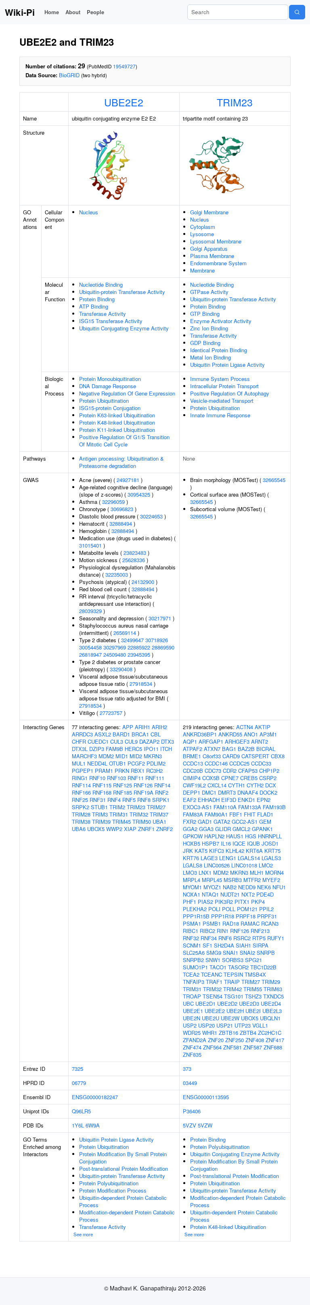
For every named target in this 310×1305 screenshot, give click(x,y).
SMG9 (213, 952)
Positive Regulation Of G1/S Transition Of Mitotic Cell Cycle (124, 440)
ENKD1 (246, 800)
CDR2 (230, 770)
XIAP (130, 829)
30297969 (114, 647)
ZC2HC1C (269, 1032)
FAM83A (193, 814)
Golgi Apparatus (209, 248)
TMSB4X (255, 974)
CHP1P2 (269, 770)
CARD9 (231, 756)
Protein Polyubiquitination (108, 1183)
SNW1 (212, 960)
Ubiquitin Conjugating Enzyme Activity (124, 328)
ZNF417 (275, 1040)
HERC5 (133, 749)
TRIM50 (141, 821)
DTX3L (80, 749)
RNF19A (143, 792)
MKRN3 (153, 756)
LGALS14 (249, 858)
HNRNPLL (270, 836)
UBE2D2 (227, 1003)
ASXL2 (102, 734)
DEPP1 (191, 792)
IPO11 (151, 749)
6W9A (93, 1125)
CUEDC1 (98, 741)
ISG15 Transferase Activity (110, 321)
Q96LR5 (81, 1111)
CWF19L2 (194, 785)
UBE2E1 (193, 1011)
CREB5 (249, 778)
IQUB (253, 843)
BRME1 (192, 756)
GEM (265, 821)
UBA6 (79, 829)
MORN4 (274, 872)
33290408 (121, 669)
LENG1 (227, 858)
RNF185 (122, 792)
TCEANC (211, 974)
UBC (188, 1003)
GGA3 (206, 829)
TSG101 (233, 996)
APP (127, 727)
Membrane (202, 270)
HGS (250, 836)
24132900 (143, 582)
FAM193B (274, 807)
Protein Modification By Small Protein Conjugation (123, 1157)
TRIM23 (235, 102)
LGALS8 (192, 865)
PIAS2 (205, 901)
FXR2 (189, 821)
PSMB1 (212, 923)
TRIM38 (81, 821)
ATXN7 (212, 749)
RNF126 (143, 785)
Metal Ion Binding (210, 357)
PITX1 (242, 901)
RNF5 (129, 800)
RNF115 (101, 785)
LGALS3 (271, 858)
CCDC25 (239, 763)
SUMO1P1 (195, 967)
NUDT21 (230, 894)
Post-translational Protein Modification (123, 1168)
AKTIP (262, 727)
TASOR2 (238, 967)
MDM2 (106, 756)
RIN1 (222, 931)
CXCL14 (216, 785)
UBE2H (235, 1011)
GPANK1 (262, 829)
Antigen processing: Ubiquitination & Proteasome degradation (121, 462)
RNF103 (116, 778)
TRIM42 (232, 989)
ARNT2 (259, 741)
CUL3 (116, 741)
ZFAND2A (194, 1040)
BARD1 (121, 734)
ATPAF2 (192, 749)
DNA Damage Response (107, 386)
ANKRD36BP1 (200, 734)
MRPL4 (191, 880)
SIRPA (260, 945)
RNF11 (136, 778)
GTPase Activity (209, 292)
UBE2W (230, 1018)
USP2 (190, 1025)
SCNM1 (192, 945)
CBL (156, 734)
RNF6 (225, 938)
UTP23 (243, 1025)
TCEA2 (191, 974)
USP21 (224, 1025)
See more (83, 1234)
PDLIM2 (156, 763)
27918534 (141, 683)
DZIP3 (96, 749)
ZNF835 (192, 1054)
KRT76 (191, 858)
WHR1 (209, 1032)
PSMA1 (192, 923)
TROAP (192, 996)
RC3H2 (154, 770)
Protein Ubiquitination (104, 400)
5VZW (205, 1125)
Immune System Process (220, 379)
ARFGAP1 (211, 741)
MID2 (136, 756)
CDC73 (213, 770)
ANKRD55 (230, 734)
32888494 (120, 523)
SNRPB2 (193, 960)
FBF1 (235, 814)
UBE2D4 (271, 1003)
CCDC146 (216, 763)
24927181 (128, 480)
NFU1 (279, 887)
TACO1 (217, 967)
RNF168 (101, 792)
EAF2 (189, 800)
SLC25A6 (194, 952)
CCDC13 (193, 763)
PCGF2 (136, 763)
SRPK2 (80, 807)
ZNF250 (234, 1040)
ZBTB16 (228, 1032)
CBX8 (278, 756)
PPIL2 (266, 909)
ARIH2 (159, 727)
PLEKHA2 (195, 909)
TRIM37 (159, 814)
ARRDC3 (82, 734)
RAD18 (230, 923)
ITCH (166, 749)
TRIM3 (100, 814)
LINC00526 (217, 865)
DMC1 (209, 792)
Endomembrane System (218, 263)
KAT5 (201, 850)
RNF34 (209, 938)
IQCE (238, 843)
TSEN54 (212, 996)
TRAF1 (214, 982)
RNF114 (81, 785)
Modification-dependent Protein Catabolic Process (127, 1215)
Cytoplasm (202, 227)
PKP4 (258, 901)
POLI (214, 909)
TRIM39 (101, 821)
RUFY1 (275, 938)
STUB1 (99, 807)
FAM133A (249, 807)
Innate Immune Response (220, 415)
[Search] (297, 12)
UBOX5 (96, 829)
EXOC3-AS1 (197, 807)
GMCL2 (241, 829)
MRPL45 (212, 880)
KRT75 (272, 850)
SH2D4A (224, 945)
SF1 (207, 945)
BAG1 (229, 749)
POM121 (247, 909)
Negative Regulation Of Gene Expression (127, 393)
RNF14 (162, 785)
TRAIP (232, 982)
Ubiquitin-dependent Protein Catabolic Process (123, 1201)
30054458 (90, 647)
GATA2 (222, 821)
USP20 (206, 1025)
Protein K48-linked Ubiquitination (117, 422)
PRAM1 (104, 770)
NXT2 (248, 894)
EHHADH (209, 800)
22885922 (139, 647)
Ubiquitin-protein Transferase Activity (122, 292)
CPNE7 (230, 778)
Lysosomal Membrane (215, 241)
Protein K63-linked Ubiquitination (117, 415)
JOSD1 (270, 843)
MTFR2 (252, 880)
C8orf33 (212, 756)
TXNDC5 (273, 996)
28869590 (163, 647)
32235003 (116, 574)
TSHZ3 (253, 996)
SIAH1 (243, 945)
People (95, 12)
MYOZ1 (212, 887)
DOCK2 (268, 792)
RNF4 (114, 800)
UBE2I (253, 1011)
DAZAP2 (149, 741)
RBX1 (138, 770)
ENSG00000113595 (206, 1097)
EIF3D (228, 800)
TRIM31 (118, 814)
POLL (228, 909)
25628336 (133, 560)
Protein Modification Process (113, 1190)
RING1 (80, 778)
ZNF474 (192, 1047)
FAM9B (114, 749)
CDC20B (193, 770)
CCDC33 (261, 763)
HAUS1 (234, 836)
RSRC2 (242, 938)
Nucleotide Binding (101, 284)
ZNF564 (212, 1047)
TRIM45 (121, 821)
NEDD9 (247, 887)
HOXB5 (191, 843)
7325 (77, 1068)
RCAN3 (270, 923)
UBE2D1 (205, 1003)
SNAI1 (230, 952)
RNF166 (81, 792)
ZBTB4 (248, 1032)
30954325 (139, 494)
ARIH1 (142, 727)
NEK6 (264, 887)
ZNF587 (252, 1047)
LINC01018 (244, 865)
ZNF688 (273, 1047)
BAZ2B (246, 749)
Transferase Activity (102, 313)
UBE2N (191, 1018)
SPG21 (253, 960)
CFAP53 (248, 770)
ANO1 (251, 734)
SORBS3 (232, 960)
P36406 (192, 1111)
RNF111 (154, 778)
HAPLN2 (214, 836)
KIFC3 (216, 850)
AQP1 (190, 741)
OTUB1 (117, 763)
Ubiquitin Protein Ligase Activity (227, 364)
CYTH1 (236, 785)
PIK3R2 (224, 901)
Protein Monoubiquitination (110, 379)
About (72, 12)
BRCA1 (140, 734)
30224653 (151, 516)
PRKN (122, 770)
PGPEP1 (82, 770)
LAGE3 (209, 858)
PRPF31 (267, 916)
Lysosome (202, 234)
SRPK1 (161, 800)
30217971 (160, 618)
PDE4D (265, 894)
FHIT (250, 814)
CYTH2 (255, 785)
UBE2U (210, 1018)
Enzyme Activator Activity (220, 321)
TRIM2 (117, 807)
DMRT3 (227, 792)
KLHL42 (235, 850)
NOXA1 (191, 894)
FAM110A (225, 807)
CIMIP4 (192, 778)
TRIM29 (271, 982)
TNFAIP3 (193, 982)
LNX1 (205, 872)
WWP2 (114, 829)
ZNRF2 (164, 829)
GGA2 (190, 829)
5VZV (189, 1125)
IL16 (226, 843)
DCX (270, 785)
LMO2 (266, 865)
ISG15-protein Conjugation (109, 408)
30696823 (122, 509)
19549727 (124, 66)
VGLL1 (260, 1025)
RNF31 (98, 800)
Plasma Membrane (212, 256)
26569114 (124, 633)
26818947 (90, 654)
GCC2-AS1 (245, 821)
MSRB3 (233, 880)
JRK (188, 850)
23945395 (139, 654)
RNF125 (122, 785)
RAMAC (250, 923)
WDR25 (192, 1032)
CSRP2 (267, 778)
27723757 (111, 713)
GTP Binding (205, 313)
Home (51, 12)
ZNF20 (216, 1040)
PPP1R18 (222, 916)
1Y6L (78, 1125)
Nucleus (88, 212)
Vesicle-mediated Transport (221, 400)
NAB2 (230, 887)
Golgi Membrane (209, 212)
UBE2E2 (123, 102)
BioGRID (69, 75)
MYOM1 (192, 887)
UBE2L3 (272, 1011)
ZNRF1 (146, 829)
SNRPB (266, 952)
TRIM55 (252, 989)
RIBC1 (190, 931)
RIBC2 (207, 931)
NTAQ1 (210, 894)
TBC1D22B (263, 967)
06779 (79, 1083)
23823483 (135, 552)
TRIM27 (156, 807)
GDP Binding (205, 343)
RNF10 (97, 778)
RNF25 (80, 800)
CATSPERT (255, 756)
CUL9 (131, 741)
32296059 (113, 502)
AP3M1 (268, 734)
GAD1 (205, 821)
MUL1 (79, 763)
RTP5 (259, 938)
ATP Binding (93, 306)
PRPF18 (246, 916)
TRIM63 (273, 989)
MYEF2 (271, 880)
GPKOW (193, 836)
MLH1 (257, 872)
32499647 (132, 640)
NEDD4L (97, 763)
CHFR (79, 741)
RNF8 (144, 800)
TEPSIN (233, 974)
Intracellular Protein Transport (224, 386)
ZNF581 (232, 1047)
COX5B (211, 778)
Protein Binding (97, 299)
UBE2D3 (249, 1003)
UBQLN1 (270, 1018)
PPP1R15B (196, 916)
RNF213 (260, 931)
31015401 (90, 545)
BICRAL (265, 749)
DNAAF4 (247, 792)
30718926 (156, 640)
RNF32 (191, 938)
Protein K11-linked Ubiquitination (117, 430)
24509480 (114, 654)
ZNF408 (254, 1040)
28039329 (90, 611)
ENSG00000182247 (95, 1097)
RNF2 (161, 792)
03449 (190, 1083)
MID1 (121, 756)
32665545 (274, 480)
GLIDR (223, 829)
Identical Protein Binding (218, 350)
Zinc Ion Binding (209, 328)
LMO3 (190, 872)
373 (187, 1068)
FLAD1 (265, 814)
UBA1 (159, 821)
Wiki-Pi (20, 12)
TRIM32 (139, 814)
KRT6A (254, 850)
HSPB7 (210, 843)
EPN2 (263, 800)
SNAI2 (247, 952)
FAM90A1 (216, 814)
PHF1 (189, 901)
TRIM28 (81, 814)
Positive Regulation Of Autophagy (229, 393)
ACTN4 (244, 727)
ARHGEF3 (237, 741)
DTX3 (167, 741)
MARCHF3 (84, 756)
